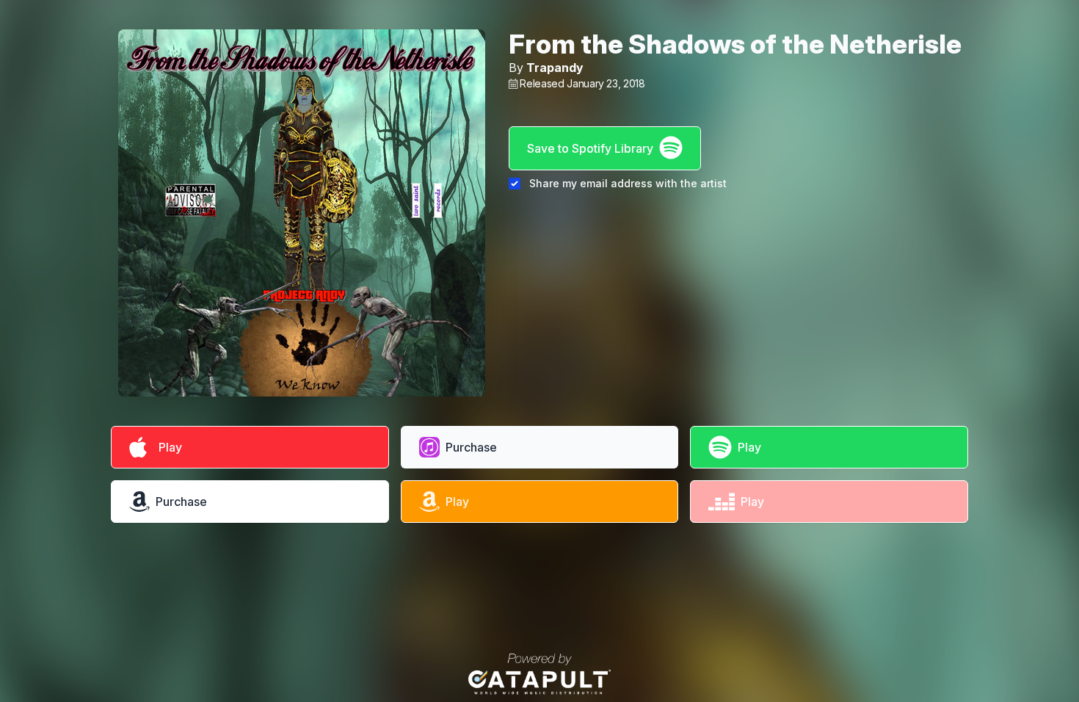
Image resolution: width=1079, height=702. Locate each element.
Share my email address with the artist (628, 183)
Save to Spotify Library (590, 148)
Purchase (471, 447)
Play (167, 447)
